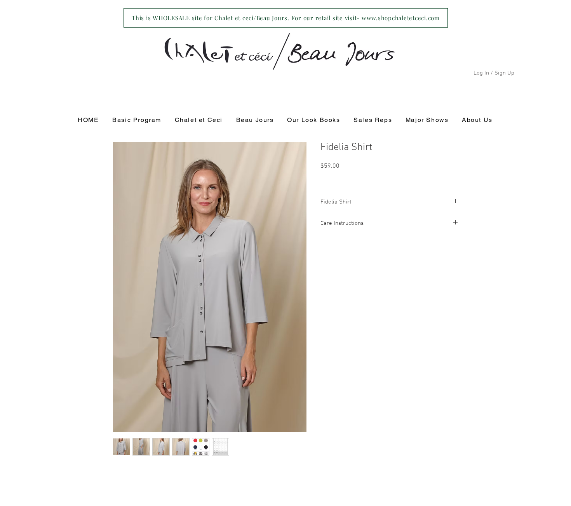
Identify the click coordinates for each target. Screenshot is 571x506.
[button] (198, 120)
